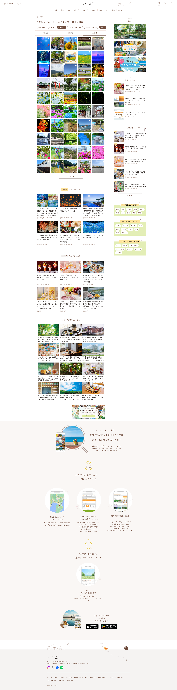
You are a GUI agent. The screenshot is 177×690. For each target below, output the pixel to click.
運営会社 (90, 677)
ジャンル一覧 (57, 680)
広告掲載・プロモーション (80, 677)
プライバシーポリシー (52, 677)
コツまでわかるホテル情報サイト (118, 677)
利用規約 (62, 677)
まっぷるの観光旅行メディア (101, 677)
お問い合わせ (69, 677)
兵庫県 (41, 17)
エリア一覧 (50, 680)
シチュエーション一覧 (67, 680)
